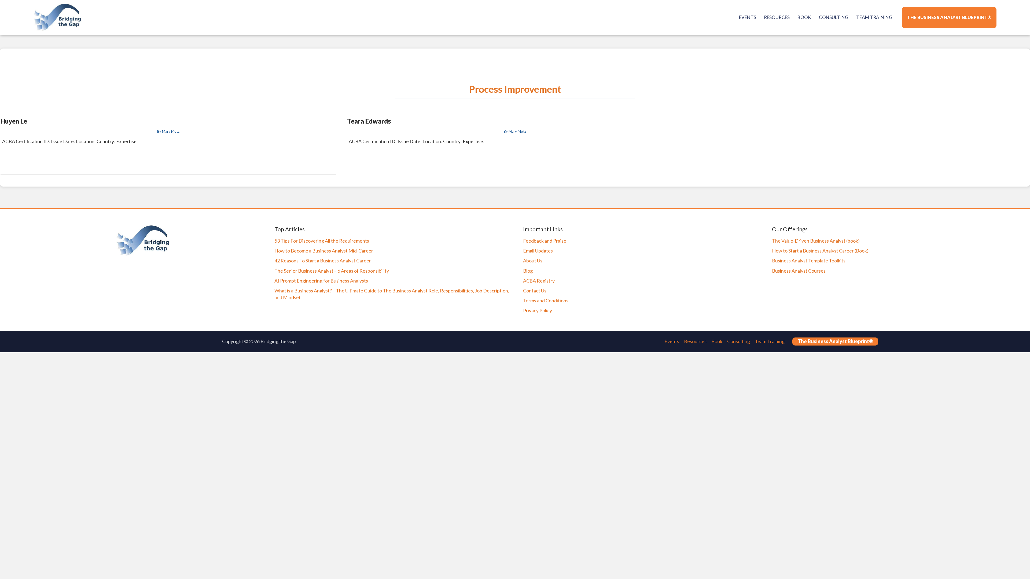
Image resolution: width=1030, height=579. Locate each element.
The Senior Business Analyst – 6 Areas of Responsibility (331, 271)
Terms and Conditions (545, 300)
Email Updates (538, 251)
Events (671, 341)
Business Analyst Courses (799, 271)
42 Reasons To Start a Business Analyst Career (322, 260)
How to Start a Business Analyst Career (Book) (820, 251)
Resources (695, 341)
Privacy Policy (537, 310)
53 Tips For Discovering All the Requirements (321, 241)
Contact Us (534, 291)
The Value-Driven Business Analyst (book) (816, 241)
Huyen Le (14, 121)
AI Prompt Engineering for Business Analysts (321, 281)
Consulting (738, 341)
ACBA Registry (539, 281)
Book (716, 341)
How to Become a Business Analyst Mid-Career (323, 251)
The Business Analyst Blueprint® (835, 341)
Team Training (770, 341)
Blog (528, 271)
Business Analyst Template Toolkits (808, 260)
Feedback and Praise (544, 241)
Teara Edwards (369, 121)
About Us (532, 260)
